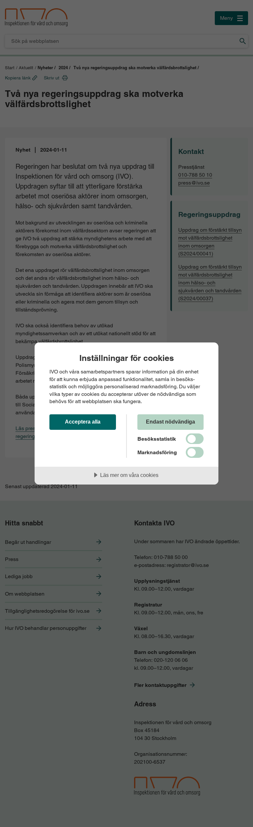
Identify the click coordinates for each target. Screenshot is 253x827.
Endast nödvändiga (170, 422)
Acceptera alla (82, 422)
